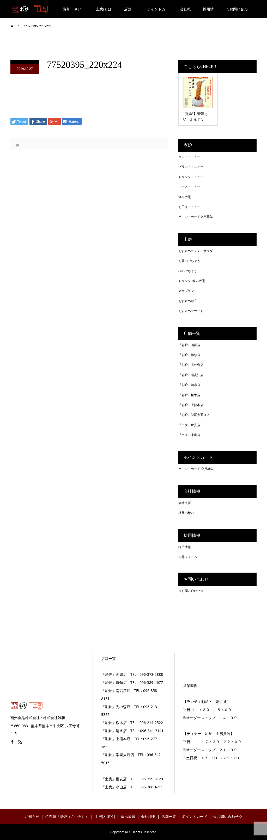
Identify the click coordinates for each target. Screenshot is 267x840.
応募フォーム (187, 557)
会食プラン (186, 291)
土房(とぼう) (104, 12)
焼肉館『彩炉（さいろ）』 (67, 816)
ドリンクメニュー (190, 177)
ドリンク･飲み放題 (191, 281)
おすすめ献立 (187, 301)
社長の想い (186, 513)
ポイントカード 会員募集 (196, 469)
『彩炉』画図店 (189, 345)
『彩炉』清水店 (189, 385)
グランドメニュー (190, 166)
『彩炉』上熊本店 (190, 405)
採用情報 (208, 12)
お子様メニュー (189, 207)
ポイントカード (156, 12)
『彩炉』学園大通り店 (194, 415)
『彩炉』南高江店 (190, 375)
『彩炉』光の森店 (190, 365)
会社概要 (185, 12)
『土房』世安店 (189, 425)
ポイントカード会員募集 (195, 216)
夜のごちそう (187, 271)
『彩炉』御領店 (189, 355)
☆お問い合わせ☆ (237, 12)
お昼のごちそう (189, 261)
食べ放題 (184, 197)
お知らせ (32, 816)
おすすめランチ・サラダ (195, 251)
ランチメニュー (189, 157)
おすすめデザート (190, 311)
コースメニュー (189, 187)
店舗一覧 (129, 12)
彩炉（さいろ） (72, 12)
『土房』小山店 (189, 435)
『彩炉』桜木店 (189, 395)
